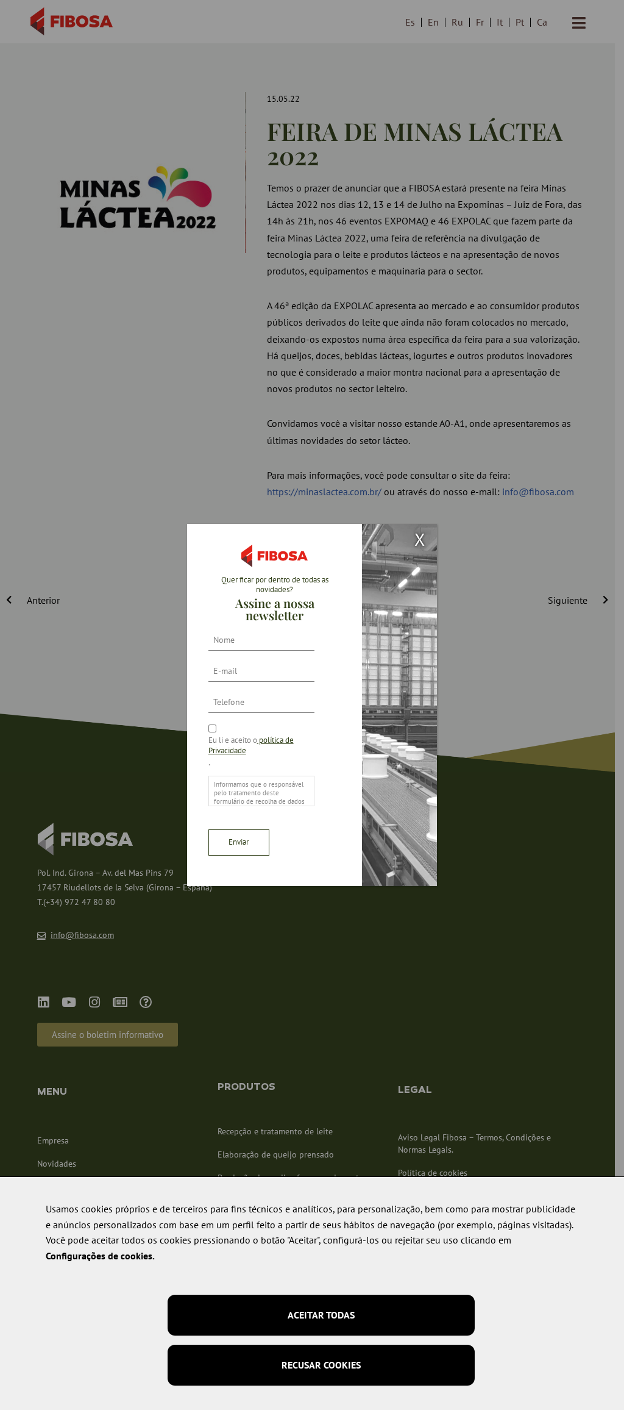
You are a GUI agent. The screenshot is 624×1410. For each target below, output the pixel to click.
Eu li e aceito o (251, 745)
